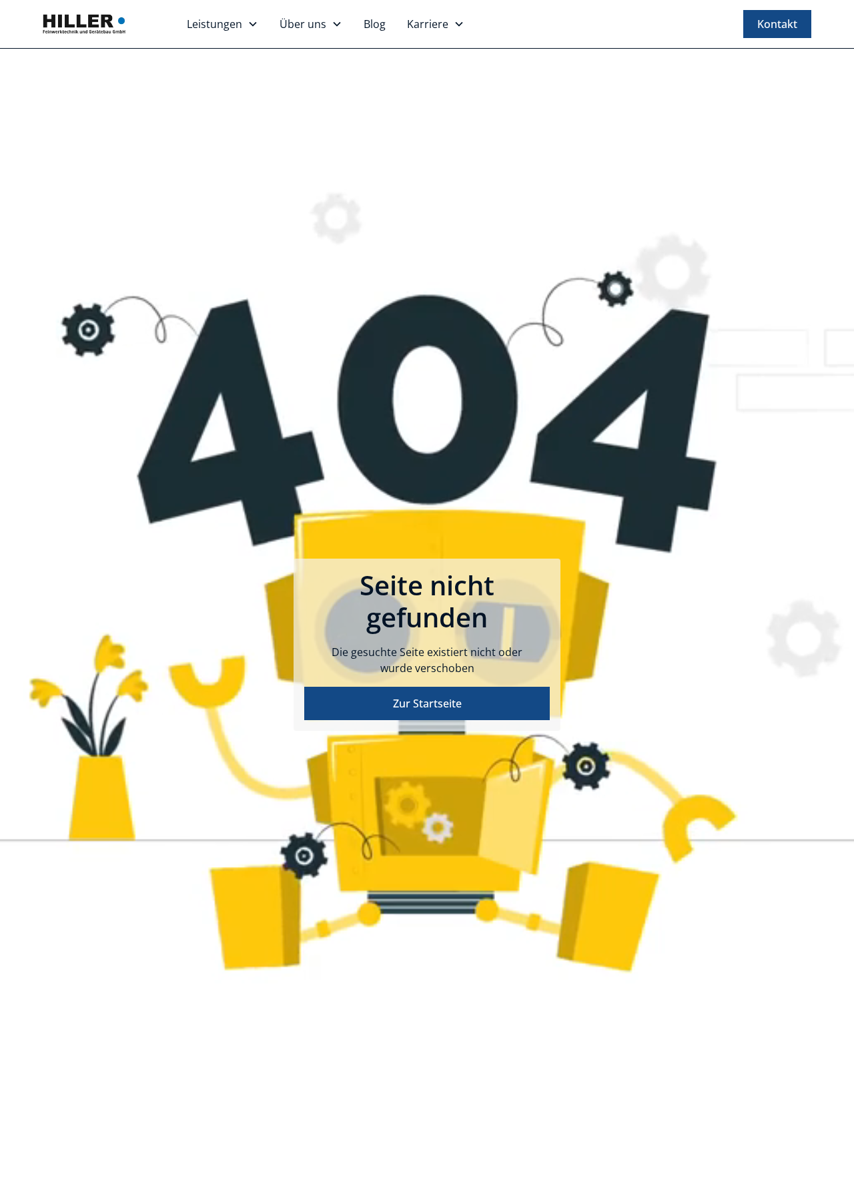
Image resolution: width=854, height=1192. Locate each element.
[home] (85, 23)
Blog (375, 24)
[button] (222, 24)
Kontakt (777, 24)
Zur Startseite (427, 703)
